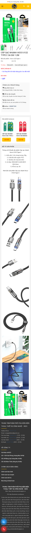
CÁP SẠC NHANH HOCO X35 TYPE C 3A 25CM (7, 135)
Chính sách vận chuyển (7, 474)
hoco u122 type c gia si (21, 65)
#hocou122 (10, 65)
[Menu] (2, 6)
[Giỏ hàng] (28, 6)
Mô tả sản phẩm (8, 146)
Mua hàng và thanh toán (7, 480)
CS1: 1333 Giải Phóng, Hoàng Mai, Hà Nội (12, 455)
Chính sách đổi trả (6, 477)
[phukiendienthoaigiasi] (14, 6)
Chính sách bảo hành (7, 471)
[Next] (27, 28)
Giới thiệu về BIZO (6, 452)
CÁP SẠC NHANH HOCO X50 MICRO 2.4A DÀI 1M (21, 135)
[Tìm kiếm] (24, 6)
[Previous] (3, 28)
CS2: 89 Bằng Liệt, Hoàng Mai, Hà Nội (11, 458)
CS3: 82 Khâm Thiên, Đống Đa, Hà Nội (11, 461)
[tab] (15, 146)
